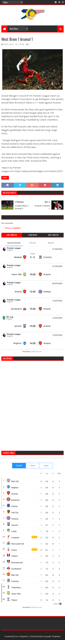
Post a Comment (13, 228)
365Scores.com (36, 351)
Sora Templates (21, 636)
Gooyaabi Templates (52, 636)
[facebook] (55, 2)
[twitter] (59, 2)
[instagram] (62, 2)
